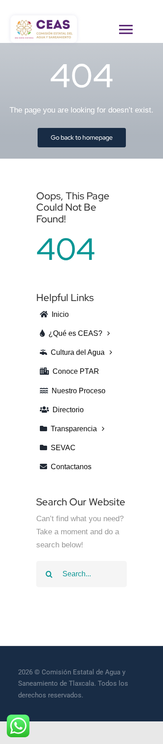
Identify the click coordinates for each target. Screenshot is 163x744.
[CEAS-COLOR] (43, 23)
